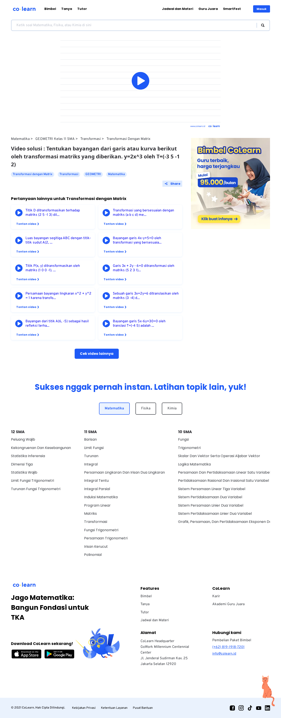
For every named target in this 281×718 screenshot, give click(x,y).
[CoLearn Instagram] (241, 708)
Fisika (145, 408)
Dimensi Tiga (22, 464)
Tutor (82, 9)
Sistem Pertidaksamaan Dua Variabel (210, 497)
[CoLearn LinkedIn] (267, 708)
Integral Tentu (96, 480)
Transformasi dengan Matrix (128, 139)
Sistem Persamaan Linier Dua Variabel (210, 505)
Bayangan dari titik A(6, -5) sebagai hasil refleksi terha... (57, 323)
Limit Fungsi (94, 447)
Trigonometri (189, 447)
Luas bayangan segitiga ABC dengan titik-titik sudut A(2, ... (58, 240)
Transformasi (90, 139)
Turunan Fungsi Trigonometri (35, 488)
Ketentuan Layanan (114, 708)
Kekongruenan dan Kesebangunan (41, 447)
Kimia (172, 408)
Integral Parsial (97, 488)
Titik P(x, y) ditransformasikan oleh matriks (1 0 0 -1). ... (52, 268)
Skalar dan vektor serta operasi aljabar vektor (219, 455)
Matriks (90, 513)
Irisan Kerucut (96, 546)
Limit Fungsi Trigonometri (32, 480)
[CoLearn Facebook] (232, 708)
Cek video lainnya (96, 353)
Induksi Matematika (101, 497)
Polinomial (93, 554)
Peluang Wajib (23, 439)
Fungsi (183, 439)
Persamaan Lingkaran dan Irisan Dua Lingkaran (124, 472)
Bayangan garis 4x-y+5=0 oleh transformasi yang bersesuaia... (137, 240)
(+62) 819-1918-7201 (228, 647)
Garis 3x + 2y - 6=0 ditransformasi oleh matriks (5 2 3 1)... (143, 268)
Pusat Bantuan (143, 708)
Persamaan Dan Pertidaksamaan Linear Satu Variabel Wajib (229, 472)
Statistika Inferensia (28, 455)
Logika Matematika (194, 464)
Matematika (20, 139)
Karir (216, 596)
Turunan (91, 455)
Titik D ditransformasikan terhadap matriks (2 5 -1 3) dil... (52, 212)
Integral (91, 464)
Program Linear (97, 505)
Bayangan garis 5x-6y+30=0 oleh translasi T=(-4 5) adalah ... (139, 323)
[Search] (260, 25)
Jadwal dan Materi (177, 9)
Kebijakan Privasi (84, 708)
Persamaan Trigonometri (106, 538)
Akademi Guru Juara (228, 604)
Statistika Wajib (24, 472)
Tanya (66, 9)
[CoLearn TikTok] (249, 708)
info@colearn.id (224, 654)
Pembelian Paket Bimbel (231, 640)
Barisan (90, 439)
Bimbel (50, 9)
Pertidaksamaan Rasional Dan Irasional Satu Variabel (223, 480)
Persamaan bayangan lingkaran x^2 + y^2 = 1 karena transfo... (58, 295)
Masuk (262, 9)
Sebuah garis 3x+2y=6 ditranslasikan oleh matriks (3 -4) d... (146, 295)
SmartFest (232, 9)
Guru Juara (208, 9)
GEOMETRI (93, 174)
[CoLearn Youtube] (258, 708)
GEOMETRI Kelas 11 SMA (55, 139)
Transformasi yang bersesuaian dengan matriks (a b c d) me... (143, 212)
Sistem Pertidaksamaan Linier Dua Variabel (215, 513)
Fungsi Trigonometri (101, 530)
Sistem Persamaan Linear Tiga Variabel (211, 488)
